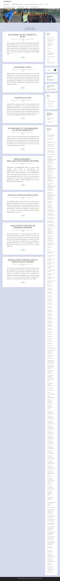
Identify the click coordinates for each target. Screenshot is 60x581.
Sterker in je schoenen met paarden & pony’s (50, 412)
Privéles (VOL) (50, 390)
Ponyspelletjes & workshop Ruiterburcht (50, 352)
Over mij (46, 4)
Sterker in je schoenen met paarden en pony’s (51, 487)
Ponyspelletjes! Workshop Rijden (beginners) (50, 367)
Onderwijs (49, 247)
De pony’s (41, 4)
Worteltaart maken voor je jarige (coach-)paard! (23, 261)
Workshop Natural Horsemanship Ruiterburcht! (51, 538)
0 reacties (31, 39)
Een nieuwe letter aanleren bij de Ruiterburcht (23, 129)
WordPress (32, 578)
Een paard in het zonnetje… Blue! (23, 36)
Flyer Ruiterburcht (21, 7)
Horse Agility (50, 121)
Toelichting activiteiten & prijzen (31, 4)
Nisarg (40, 578)
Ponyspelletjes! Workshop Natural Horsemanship (51, 362)
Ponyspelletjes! (22, 98)
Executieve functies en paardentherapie (23, 227)
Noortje (25, 39)
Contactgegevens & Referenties (9, 7)
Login (48, 99)
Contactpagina (50, 138)
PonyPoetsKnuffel (51, 348)
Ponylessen (49, 332)
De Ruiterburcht (6, 4)
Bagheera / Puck (22, 67)
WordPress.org (50, 106)
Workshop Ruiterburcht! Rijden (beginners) (51, 555)
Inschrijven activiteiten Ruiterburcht (50, 206)
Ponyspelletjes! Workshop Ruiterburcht (50, 372)
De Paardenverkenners (34, 7)
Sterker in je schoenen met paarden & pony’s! (50, 422)
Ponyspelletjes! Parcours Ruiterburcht (50, 357)
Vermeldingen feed (51, 101)
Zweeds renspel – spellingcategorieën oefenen (23, 160)
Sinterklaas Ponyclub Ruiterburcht (50, 401)
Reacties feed (50, 103)
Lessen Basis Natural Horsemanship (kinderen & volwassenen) (50, 238)
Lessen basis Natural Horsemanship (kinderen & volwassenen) (50, 231)
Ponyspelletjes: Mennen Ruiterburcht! (50, 384)
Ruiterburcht (7, 1)
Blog (27, 7)
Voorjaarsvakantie (51, 507)
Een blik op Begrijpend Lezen (23, 195)
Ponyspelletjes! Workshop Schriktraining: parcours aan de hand (50, 378)
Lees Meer (23, 57)
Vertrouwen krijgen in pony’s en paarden (51, 504)
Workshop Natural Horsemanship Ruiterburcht (51, 528)
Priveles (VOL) (50, 387)
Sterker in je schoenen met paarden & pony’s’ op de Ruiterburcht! (50, 473)
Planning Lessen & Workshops (17, 4)
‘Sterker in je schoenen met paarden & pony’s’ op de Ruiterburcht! (50, 561)
